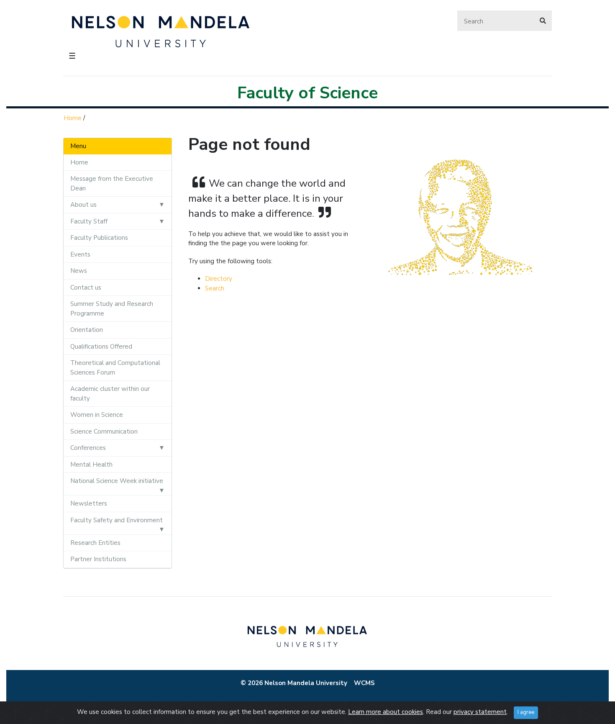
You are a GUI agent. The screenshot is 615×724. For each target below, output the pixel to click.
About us (83, 204)
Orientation (86, 330)
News (78, 271)
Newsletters (88, 503)
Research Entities (95, 543)
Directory (218, 279)
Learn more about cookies (385, 712)
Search (214, 288)
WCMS (364, 683)
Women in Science (96, 415)
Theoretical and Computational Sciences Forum (115, 368)
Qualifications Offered (101, 346)
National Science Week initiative (116, 481)
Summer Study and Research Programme (111, 309)
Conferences (88, 448)
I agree (526, 712)
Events (80, 254)
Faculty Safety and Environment (116, 520)
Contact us (85, 287)
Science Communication (104, 431)
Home (73, 118)
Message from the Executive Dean (111, 184)
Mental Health (91, 464)
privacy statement (480, 712)
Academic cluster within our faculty (110, 394)
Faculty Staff (89, 221)
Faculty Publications (99, 238)
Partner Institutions (98, 559)
